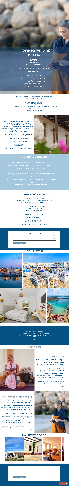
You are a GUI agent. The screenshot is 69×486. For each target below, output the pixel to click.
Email (54, 476)
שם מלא (54, 235)
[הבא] (66, 336)
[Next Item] (62, 449)
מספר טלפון (54, 238)
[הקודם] (2, 336)
